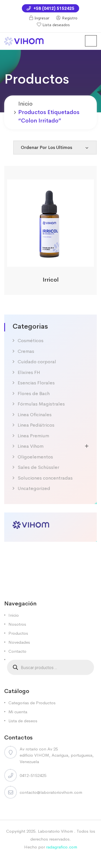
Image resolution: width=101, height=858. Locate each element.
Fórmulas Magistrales (41, 404)
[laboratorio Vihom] (23, 41)
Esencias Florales (36, 383)
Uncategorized (34, 488)
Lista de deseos (22, 720)
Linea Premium (33, 436)
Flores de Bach (34, 393)
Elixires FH (29, 372)
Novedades (19, 642)
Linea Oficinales (35, 415)
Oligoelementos (35, 457)
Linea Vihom (30, 446)
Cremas (26, 351)
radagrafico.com (61, 847)
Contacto (17, 651)
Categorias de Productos (32, 702)
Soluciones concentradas (45, 478)
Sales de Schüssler (38, 467)
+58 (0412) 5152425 (53, 8)
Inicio (25, 103)
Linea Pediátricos (36, 425)
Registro (69, 18)
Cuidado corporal (37, 362)
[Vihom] (31, 524)
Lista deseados (56, 24)
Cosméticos (30, 341)
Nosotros (17, 624)
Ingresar (42, 18)
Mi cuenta (17, 711)
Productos (18, 633)
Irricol (51, 279)
